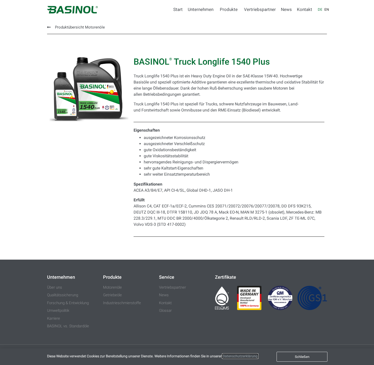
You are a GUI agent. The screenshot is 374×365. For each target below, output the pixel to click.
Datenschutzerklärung (240, 356)
